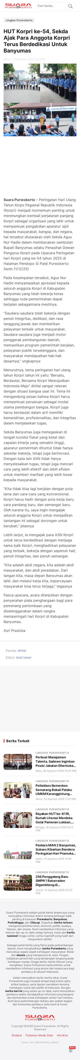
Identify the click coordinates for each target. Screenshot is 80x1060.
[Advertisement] (40, 165)
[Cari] (70, 6)
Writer (22, 650)
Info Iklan (62, 1035)
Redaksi (17, 1035)
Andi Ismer (23, 657)
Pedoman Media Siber (39, 1035)
